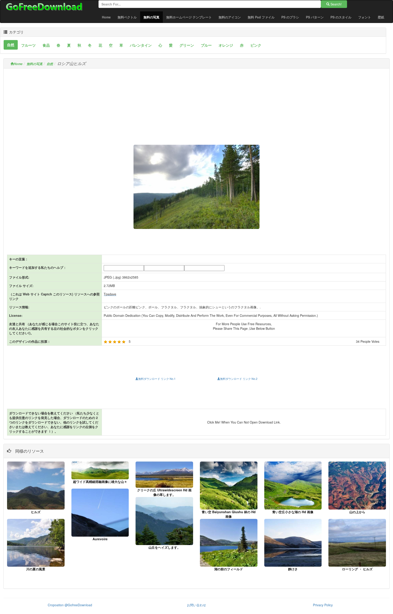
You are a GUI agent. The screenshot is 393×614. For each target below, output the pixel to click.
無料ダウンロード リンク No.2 (238, 379)
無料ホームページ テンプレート (189, 17)
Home (106, 17)
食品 (46, 45)
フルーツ (28, 45)
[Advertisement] (196, 104)
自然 (10, 44)
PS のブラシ (290, 17)
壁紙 (381, 17)
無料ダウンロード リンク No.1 (157, 379)
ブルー (206, 45)
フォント (364, 17)
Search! (336, 4)
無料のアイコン (230, 17)
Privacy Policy (323, 605)
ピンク (255, 45)
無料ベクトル (127, 17)
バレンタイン (141, 45)
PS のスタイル (340, 17)
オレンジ (226, 45)
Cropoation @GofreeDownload (70, 605)
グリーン (186, 45)
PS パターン (315, 17)
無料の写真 (153, 17)
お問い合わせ (196, 605)
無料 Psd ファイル (261, 17)
